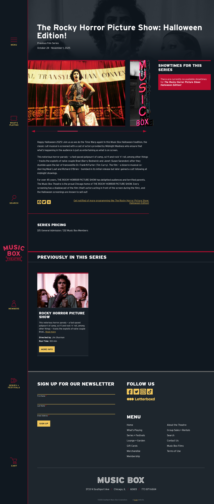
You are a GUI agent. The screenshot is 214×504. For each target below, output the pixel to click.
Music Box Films (175, 445)
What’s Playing (134, 430)
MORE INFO (47, 349)
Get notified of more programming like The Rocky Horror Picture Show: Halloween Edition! (111, 202)
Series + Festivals (136, 435)
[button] (13, 41)
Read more (50, 332)
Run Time (44, 341)
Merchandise (133, 451)
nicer (136, 500)
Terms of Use (174, 451)
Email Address (42, 416)
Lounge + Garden (136, 440)
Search (170, 435)
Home (130, 425)
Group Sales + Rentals (178, 430)
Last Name (41, 406)
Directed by (45, 337)
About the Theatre (176, 425)
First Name (41, 396)
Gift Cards (132, 445)
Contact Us (172, 440)
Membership (133, 456)
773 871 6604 (149, 489)
